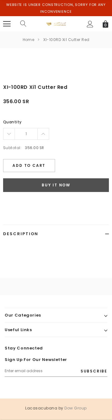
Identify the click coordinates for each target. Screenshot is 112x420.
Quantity (12, 122)
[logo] (56, 23)
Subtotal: (12, 147)
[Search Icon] (23, 24)
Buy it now (56, 185)
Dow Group (75, 408)
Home (29, 39)
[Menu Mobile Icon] (7, 24)
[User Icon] (90, 24)
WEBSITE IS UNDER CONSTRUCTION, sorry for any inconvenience (56, 8)
